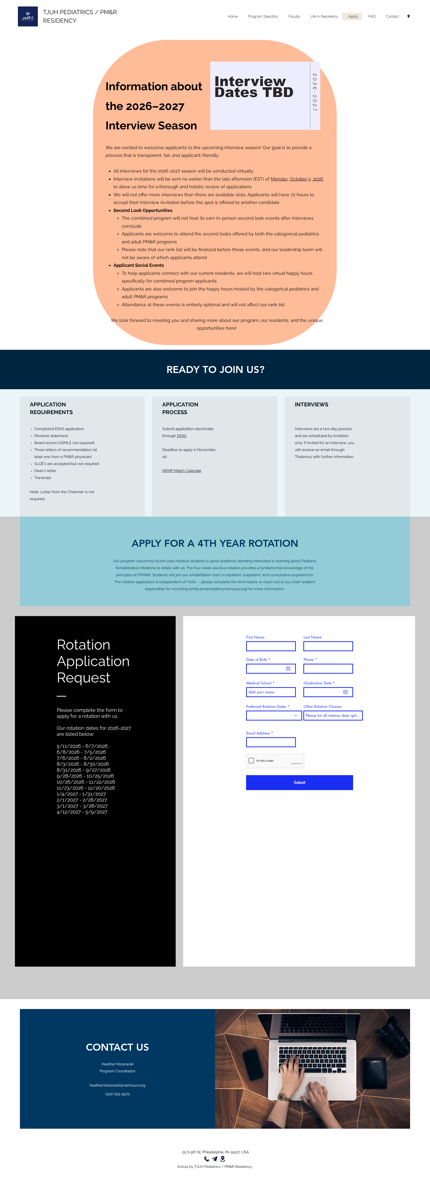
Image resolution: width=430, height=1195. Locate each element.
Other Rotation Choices (323, 706)
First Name (255, 637)
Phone (309, 659)
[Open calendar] (288, 669)
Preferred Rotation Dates (266, 706)
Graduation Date (320, 683)
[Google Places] (408, 16)
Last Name (313, 637)
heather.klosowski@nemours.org (117, 1085)
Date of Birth (259, 659)
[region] (265, 103)
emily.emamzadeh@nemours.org (218, 589)
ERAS (181, 436)
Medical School (258, 683)
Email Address (258, 733)
